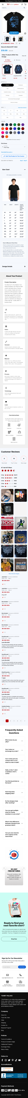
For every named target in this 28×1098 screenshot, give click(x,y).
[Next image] (25, 39)
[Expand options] (24, 147)
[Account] (22, 4)
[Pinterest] (12, 1060)
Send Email (22, 967)
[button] (16, 43)
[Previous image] (2, 39)
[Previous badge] (4, 868)
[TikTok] (16, 1060)
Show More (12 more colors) (13, 139)
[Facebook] (2, 1060)
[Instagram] (6, 1060)
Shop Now (14, 939)
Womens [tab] (18, 60)
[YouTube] (19, 1060)
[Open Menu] (2, 4)
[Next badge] (24, 868)
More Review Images (14, 573)
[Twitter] (9, 1060)
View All (24, 55)
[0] (25, 4)
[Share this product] (20, 43)
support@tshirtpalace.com (7, 977)
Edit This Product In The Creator (15, 156)
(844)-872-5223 (20, 977)
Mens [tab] (8, 60)
